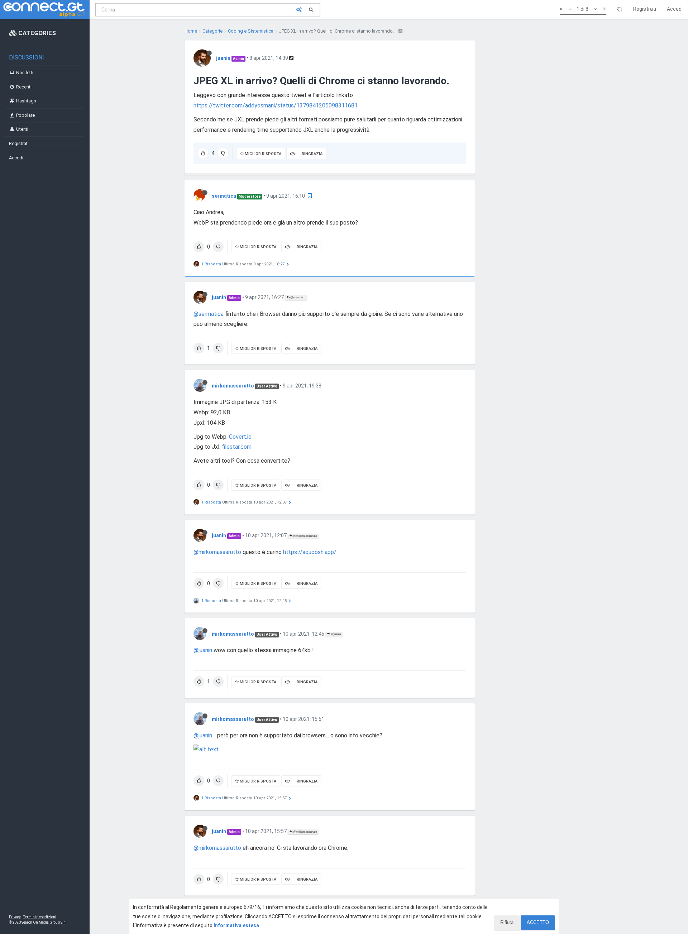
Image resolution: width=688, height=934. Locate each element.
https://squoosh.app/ (309, 552)
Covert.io (240, 436)
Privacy (15, 917)
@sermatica (297, 297)
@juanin (335, 634)
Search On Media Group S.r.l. (45, 922)
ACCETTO (538, 922)
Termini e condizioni (39, 917)
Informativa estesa (236, 925)
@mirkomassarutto (304, 536)
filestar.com (237, 446)
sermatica (224, 196)
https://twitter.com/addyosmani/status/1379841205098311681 (276, 105)
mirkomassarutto (233, 386)
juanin (223, 58)
